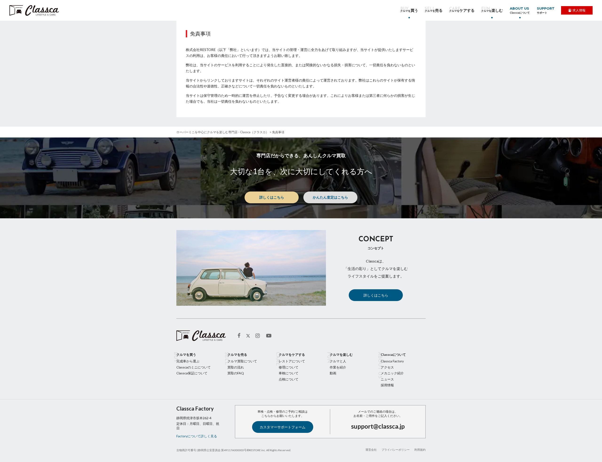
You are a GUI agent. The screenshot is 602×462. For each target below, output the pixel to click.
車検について (288, 373)
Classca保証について (191, 373)
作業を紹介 (338, 367)
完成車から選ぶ (187, 361)
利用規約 (420, 449)
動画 (333, 373)
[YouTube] (269, 335)
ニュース (387, 379)
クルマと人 (338, 361)
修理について (288, 367)
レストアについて (292, 361)
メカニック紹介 (392, 373)
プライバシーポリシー (395, 449)
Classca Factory (392, 361)
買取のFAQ (235, 373)
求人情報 (579, 10)
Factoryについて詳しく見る (196, 436)
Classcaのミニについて (193, 367)
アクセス (387, 367)
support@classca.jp (378, 426)
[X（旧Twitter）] (248, 335)
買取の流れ (235, 367)
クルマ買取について (242, 361)
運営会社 (371, 449)
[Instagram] (258, 335)
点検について (288, 379)
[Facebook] (241, 335)
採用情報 (387, 385)
